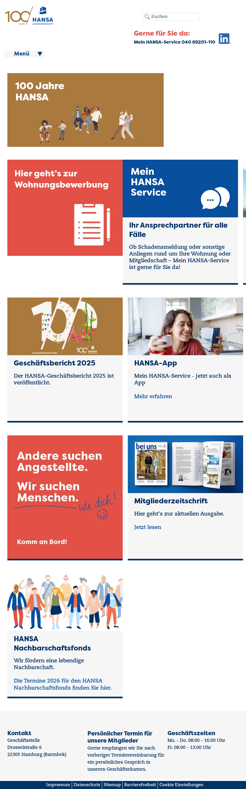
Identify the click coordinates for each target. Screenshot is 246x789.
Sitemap (112, 785)
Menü (21, 54)
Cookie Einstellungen (181, 785)
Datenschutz (87, 785)
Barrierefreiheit (140, 785)
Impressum (58, 785)
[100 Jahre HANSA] (100, 143)
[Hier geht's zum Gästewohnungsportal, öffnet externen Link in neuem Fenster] (223, 40)
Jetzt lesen (147, 527)
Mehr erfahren (153, 396)
